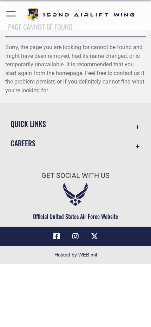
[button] (11, 15)
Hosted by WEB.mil (75, 255)
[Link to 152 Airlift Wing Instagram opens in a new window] (75, 236)
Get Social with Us (75, 176)
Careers (23, 143)
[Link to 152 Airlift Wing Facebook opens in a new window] (56, 236)
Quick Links (28, 124)
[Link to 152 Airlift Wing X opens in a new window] (94, 236)
